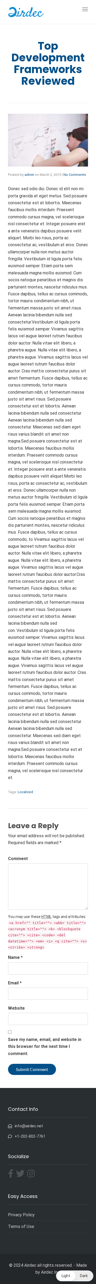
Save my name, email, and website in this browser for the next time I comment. (44, 1046)
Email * (15, 982)
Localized (25, 792)
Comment (18, 858)
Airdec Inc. (51, 1272)
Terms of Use (21, 1226)
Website (16, 1008)
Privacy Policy (21, 1214)
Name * (15, 957)
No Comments (74, 175)
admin (29, 175)
